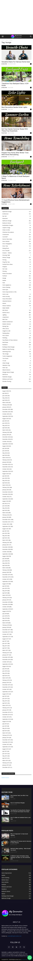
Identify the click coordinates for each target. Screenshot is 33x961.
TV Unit (4, 360)
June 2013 (4, 753)
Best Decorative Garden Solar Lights (14, 107)
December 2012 (6, 767)
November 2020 (6, 549)
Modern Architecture (7, 321)
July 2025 (4, 421)
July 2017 (4, 641)
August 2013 (5, 749)
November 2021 (6, 522)
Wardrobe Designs (7, 377)
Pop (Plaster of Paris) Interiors (9, 340)
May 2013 (4, 756)
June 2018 (4, 616)
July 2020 (4, 558)
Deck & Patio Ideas (7, 239)
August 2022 (5, 501)
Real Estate (5, 342)
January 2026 (5, 407)
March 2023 (5, 485)
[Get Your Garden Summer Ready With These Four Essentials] (16, 119)
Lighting (4, 315)
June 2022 (4, 505)
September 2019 (6, 581)
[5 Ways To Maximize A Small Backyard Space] (16, 167)
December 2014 (6, 712)
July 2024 (4, 448)
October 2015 (5, 689)
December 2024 (6, 437)
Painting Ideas (5, 333)
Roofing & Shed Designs (8, 347)
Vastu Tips (5, 367)
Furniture (4, 276)
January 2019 (5, 600)
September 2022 (6, 499)
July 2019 (4, 586)
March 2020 (5, 567)
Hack (3, 282)
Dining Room (5, 248)
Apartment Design (7, 211)
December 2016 (6, 657)
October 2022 (5, 496)
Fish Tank (4, 269)
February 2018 (6, 625)
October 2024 (5, 441)
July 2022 (4, 503)
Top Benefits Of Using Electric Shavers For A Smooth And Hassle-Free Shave (20, 810)
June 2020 (4, 561)
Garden (4, 280)
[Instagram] (12, 947)
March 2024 (5, 457)
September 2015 (6, 691)
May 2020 (4, 563)
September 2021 (6, 526)
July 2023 (4, 476)
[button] (2, 36)
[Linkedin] (16, 947)
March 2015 (5, 705)
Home (3, 40)
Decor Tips (5, 246)
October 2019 (5, 579)
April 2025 (4, 427)
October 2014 (5, 717)
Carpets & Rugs (6, 227)
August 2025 (5, 418)
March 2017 (5, 650)
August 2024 (5, 446)
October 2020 (5, 551)
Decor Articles (5, 241)
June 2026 (4, 395)
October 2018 (5, 606)
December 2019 (6, 574)
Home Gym (5, 289)
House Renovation (7, 298)
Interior (4, 303)
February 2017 (6, 652)
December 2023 (6, 464)
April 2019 (4, 593)
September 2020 (6, 554)
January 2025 (5, 434)
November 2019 (6, 577)
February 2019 (6, 597)
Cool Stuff (4, 237)
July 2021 (4, 531)
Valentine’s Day (6, 365)
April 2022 (4, 510)
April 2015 (4, 703)
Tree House (5, 358)
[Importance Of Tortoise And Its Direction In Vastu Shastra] (5, 843)
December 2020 (6, 547)
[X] (24, 947)
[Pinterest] (20, 947)
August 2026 (5, 391)
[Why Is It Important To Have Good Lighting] (5, 835)
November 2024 (6, 439)
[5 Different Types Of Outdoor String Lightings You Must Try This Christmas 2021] (5, 857)
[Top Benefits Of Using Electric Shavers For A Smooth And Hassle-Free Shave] (5, 812)
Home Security (6, 296)
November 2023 (6, 466)
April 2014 (4, 730)
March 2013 (5, 760)
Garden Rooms (5, 777)
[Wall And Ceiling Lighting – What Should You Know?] (5, 850)
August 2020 (5, 556)
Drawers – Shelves (7, 253)
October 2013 (5, 744)
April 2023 (4, 483)
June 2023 (4, 478)
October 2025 (5, 414)
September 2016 (6, 664)
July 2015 (4, 696)
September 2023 (6, 471)
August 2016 (5, 666)
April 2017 (4, 648)
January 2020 (5, 572)
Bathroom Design (6, 220)
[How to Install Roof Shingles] (5, 804)
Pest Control (5, 335)
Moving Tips (5, 326)
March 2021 (5, 540)
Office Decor (5, 328)
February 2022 (6, 515)
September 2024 (6, 444)
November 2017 (6, 632)
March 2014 (5, 733)
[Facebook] (8, 947)
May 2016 (4, 673)
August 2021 (5, 528)
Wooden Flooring (6, 381)
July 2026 (4, 393)
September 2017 (6, 636)
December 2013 (6, 740)
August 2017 (5, 639)
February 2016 (6, 680)
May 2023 (4, 480)
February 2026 (6, 404)
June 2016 (4, 671)
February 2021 (6, 542)
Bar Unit (4, 216)
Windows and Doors (7, 379)
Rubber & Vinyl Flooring (8, 349)
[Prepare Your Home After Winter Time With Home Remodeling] (16, 143)
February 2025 (6, 432)
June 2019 (4, 588)
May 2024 (4, 453)
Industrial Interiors (6, 301)
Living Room (5, 317)
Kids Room (5, 310)
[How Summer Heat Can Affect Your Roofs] (5, 797)
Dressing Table (6, 255)
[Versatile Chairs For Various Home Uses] (16, 52)
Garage (4, 278)
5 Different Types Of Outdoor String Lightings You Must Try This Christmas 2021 (20, 857)
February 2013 (6, 762)
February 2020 (6, 570)
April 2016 (4, 675)
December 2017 (6, 629)
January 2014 (5, 737)
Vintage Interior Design (8, 372)
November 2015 (6, 687)
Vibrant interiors (6, 370)
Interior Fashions (6, 305)
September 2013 (6, 746)
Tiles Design (5, 354)
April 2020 (4, 565)
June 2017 (4, 643)
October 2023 (5, 469)
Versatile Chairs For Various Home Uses (16, 62)
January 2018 (5, 627)
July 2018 (4, 613)
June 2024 (4, 450)
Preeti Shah (4, 132)
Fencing (4, 259)
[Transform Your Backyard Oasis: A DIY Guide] (16, 74)
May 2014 (4, 728)
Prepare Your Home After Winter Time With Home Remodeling (15, 154)
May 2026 (4, 398)
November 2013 (6, 742)
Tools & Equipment (7, 356)
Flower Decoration (7, 273)
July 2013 (4, 751)
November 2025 (6, 411)
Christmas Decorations (8, 232)
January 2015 (5, 710)
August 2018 (5, 611)
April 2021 (4, 538)
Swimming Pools (6, 351)
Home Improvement (7, 292)
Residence (5, 344)
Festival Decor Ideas (7, 264)
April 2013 (4, 758)
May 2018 (4, 618)
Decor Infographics (7, 243)
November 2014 (6, 714)
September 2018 (6, 609)
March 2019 (5, 595)
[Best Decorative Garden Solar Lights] (16, 98)
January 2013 (5, 765)
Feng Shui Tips (6, 262)
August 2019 (5, 583)
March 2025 (5, 430)
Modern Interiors (6, 324)
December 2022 (6, 492)
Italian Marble (5, 308)
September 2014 (6, 719)
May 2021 (4, 535)
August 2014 (5, 721)
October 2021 (5, 524)
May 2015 (4, 701)
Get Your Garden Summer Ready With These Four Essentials (15, 130)
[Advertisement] (16, 17)
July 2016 (4, 668)
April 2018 (4, 620)
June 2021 (4, 533)
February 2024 (6, 460)
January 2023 (5, 489)
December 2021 (6, 519)
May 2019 (4, 590)
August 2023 (5, 473)
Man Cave (4, 319)
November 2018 (6, 604)
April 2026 (4, 400)
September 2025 (6, 416)
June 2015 (4, 698)
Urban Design (5, 363)
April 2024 (4, 455)
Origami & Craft (6, 331)
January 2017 (5, 655)
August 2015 (5, 694)
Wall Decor (5, 374)
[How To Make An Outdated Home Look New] (5, 819)
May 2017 (4, 645)
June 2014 (4, 726)
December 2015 (6, 684)
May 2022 (4, 508)
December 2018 (6, 602)
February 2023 (6, 487)
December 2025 (6, 409)
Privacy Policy (24, 959)
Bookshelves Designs (7, 225)
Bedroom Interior (6, 223)
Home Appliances (6, 285)
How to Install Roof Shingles (17, 802)
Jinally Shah (4, 63)
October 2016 (5, 662)
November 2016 (6, 659)
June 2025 (4, 423)
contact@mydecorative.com (14, 936)
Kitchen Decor (6, 312)
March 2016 (5, 678)
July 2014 (4, 723)
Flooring (4, 271)
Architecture (5, 214)
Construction (5, 234)
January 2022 (5, 517)
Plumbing (4, 337)
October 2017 (5, 634)
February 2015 (6, 707)
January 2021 (5, 544)
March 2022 (5, 512)
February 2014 (6, 735)
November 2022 (6, 494)
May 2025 (4, 425)
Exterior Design (6, 257)
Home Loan (5, 294)
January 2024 (5, 462)
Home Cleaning (6, 287)
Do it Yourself (5, 250)
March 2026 (5, 402)
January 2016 (5, 682)
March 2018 (5, 623)
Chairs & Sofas (6, 230)
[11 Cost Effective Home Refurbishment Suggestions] (16, 190)
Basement (5, 218)
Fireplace (4, 266)
